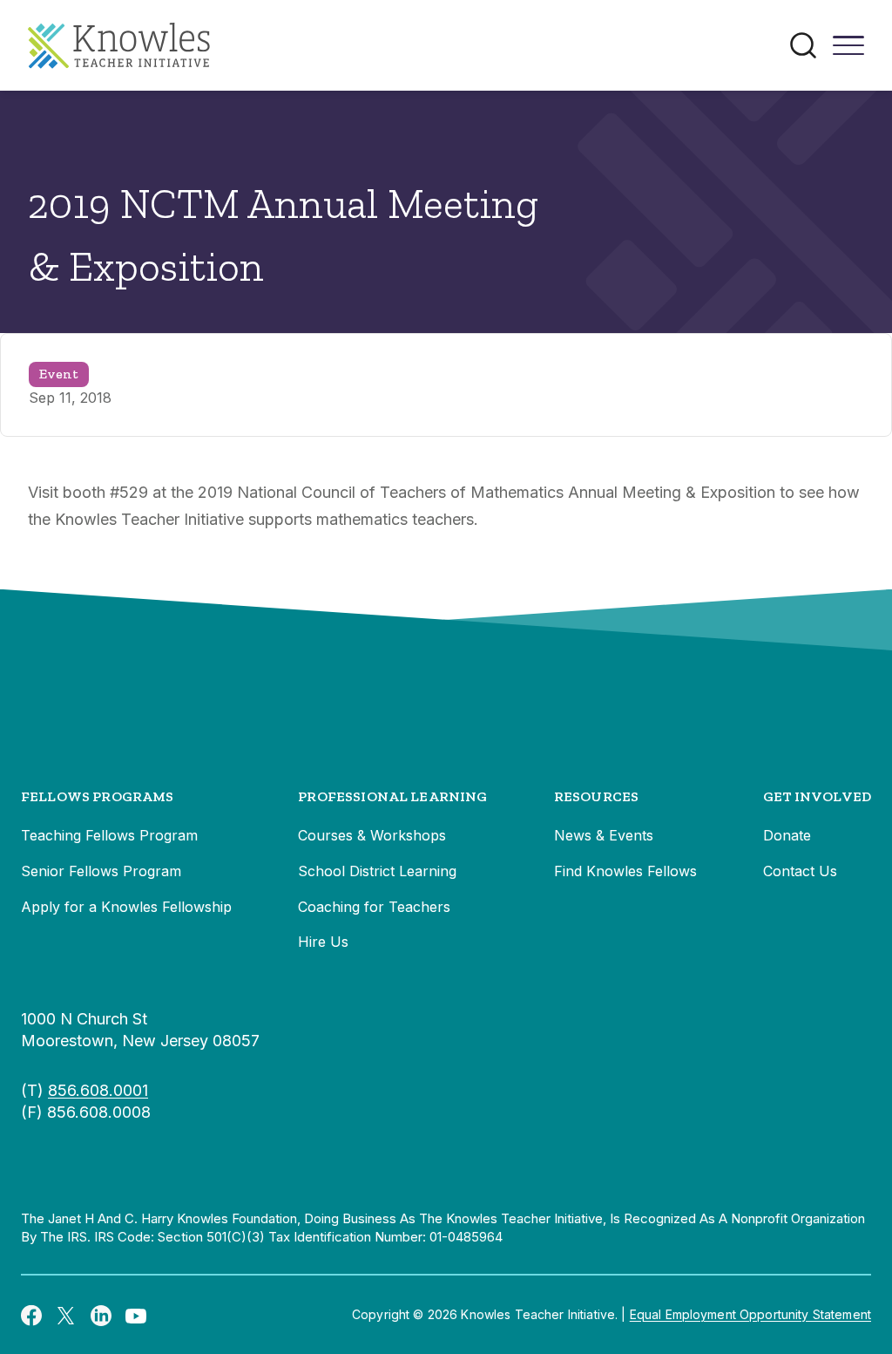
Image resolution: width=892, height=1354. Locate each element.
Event (58, 373)
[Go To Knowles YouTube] (135, 1314)
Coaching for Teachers (374, 906)
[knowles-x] (66, 1314)
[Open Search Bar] (803, 45)
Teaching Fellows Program (109, 835)
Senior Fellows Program (101, 871)
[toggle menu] (848, 51)
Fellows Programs (97, 796)
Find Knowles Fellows (625, 871)
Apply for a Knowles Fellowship (126, 906)
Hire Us (323, 941)
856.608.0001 (98, 1090)
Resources (596, 796)
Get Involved (817, 796)
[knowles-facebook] (31, 1314)
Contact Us (800, 871)
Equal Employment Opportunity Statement (750, 1314)
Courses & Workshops (372, 835)
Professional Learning (392, 796)
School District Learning (377, 871)
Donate (787, 835)
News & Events (603, 835)
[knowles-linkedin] (101, 1314)
